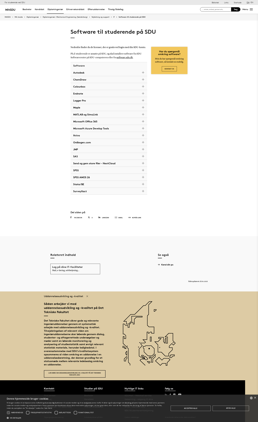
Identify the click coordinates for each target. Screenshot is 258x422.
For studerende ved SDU (15, 2)
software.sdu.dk (125, 57)
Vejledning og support (100, 17)
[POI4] (150, 349)
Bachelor (27, 9)
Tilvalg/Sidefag (115, 9)
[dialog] (129, 408)
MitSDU (8, 17)
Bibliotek (215, 2)
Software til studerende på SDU (132, 17)
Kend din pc (167, 264)
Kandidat (39, 9)
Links (226, 2)
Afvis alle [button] (231, 408)
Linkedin (105, 218)
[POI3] (145, 359)
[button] (86, 418)
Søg (236, 9)
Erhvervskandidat (75, 9)
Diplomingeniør (55, 9)
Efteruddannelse (96, 9)
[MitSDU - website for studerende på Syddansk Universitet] (10, 9)
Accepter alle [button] (190, 408)
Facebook (78, 218)
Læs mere (48, 408)
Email (120, 218)
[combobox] (251, 398)
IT (114, 17)
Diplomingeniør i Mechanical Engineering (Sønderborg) (65, 17)
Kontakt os (169, 69)
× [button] (255, 398)
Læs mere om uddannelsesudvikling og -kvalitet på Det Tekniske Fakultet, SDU (74, 374)
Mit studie (19, 17)
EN (252, 2)
